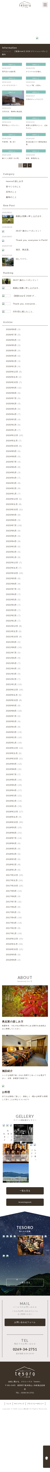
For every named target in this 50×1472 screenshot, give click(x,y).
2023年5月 (11, 536)
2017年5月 (11, 912)
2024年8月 (11, 456)
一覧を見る (25, 1191)
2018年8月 (11, 833)
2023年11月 (12, 504)
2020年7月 (11, 716)
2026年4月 (11, 351)
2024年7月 (11, 462)
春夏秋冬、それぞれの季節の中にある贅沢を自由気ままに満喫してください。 (24, 1025)
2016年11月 (12, 944)
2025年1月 (11, 430)
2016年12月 (12, 939)
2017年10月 (12, 886)
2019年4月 (11, 790)
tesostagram (25, 1202)
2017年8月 (11, 896)
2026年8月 (11, 329)
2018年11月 (12, 817)
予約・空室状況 (46, 1455)
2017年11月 (12, 880)
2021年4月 (11, 669)
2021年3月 (11, 674)
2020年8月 (11, 711)
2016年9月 (11, 955)
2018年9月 (11, 827)
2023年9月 (11, 515)
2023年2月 (11, 552)
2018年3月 (11, 859)
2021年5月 (11, 663)
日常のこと (11, 192)
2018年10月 (12, 822)
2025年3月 (11, 419)
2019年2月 (11, 801)
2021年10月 (12, 637)
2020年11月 (12, 695)
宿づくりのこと (13, 187)
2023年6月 (11, 531)
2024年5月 (11, 473)
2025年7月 (11, 398)
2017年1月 (11, 933)
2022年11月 (12, 568)
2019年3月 (11, 796)
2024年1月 (11, 494)
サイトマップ (19, 1403)
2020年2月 (11, 737)
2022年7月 (11, 589)
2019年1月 (11, 806)
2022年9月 (11, 578)
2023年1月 (11, 557)
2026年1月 (11, 366)
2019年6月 (11, 780)
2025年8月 (11, 393)
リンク (8, 1403)
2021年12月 (12, 626)
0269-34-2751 (25, 1349)
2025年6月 (11, 404)
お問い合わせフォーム (25, 1322)
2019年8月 (11, 769)
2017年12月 (12, 875)
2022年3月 (11, 610)
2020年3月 (11, 732)
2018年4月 (11, 854)
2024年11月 (12, 441)
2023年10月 (12, 510)
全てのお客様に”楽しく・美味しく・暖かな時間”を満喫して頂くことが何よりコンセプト (25, 1095)
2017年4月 (11, 918)
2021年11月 (12, 631)
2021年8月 (11, 647)
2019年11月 (12, 753)
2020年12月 (12, 690)
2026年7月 (11, 335)
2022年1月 (11, 621)
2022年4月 (11, 605)
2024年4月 (11, 478)
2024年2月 (11, 488)
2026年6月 (11, 340)
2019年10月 (12, 759)
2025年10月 (12, 382)
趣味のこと (11, 197)
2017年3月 (11, 923)
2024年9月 (11, 451)
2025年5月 (11, 409)
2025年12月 (12, 372)
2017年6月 (11, 907)
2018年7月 (11, 838)
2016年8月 (11, 960)
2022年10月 (12, 573)
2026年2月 (11, 361)
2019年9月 (11, 764)
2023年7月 (11, 525)
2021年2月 (11, 679)
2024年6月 (11, 467)
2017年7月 (11, 902)
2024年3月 (11, 483)
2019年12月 (12, 748)
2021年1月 (11, 684)
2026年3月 (11, 356)
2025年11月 (12, 377)
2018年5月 (11, 849)
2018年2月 (11, 865)
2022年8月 (11, 584)
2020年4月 (11, 727)
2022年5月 (11, 600)
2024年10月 (12, 446)
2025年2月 (11, 425)
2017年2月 (11, 928)
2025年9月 (11, 388)
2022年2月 (11, 615)
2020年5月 (11, 721)
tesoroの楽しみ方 (14, 181)
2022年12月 (12, 563)
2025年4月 (11, 414)
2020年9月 (11, 706)
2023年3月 (11, 547)
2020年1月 (11, 743)
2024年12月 (12, 435)
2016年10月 (12, 949)
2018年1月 (11, 870)
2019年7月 (11, 774)
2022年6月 (11, 594)
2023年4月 (11, 541)
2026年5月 (11, 345)
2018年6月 (11, 843)
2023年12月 (12, 499)
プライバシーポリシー (35, 1403)
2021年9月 (11, 642)
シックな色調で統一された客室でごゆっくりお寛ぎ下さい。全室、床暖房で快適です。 (24, 1074)
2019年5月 (11, 785)
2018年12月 (12, 812)
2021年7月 (11, 653)
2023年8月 (11, 520)
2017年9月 (11, 891)
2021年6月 (11, 658)
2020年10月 (12, 700)
